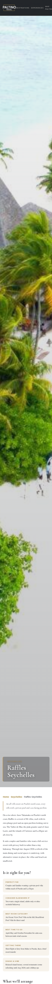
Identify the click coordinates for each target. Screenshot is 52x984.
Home (6, 797)
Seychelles (16, 797)
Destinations (22, 8)
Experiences (37, 8)
